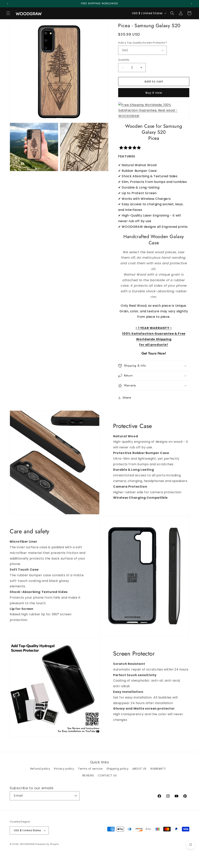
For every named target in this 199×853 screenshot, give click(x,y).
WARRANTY (158, 769)
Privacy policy (64, 769)
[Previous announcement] (7, 3)
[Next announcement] (191, 3)
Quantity (123, 60)
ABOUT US (139, 769)
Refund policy (40, 769)
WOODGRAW (27, 844)
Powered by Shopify (47, 844)
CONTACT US (107, 775)
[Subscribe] (75, 795)
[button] (8, 13)
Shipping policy (117, 769)
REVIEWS (88, 775)
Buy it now (154, 93)
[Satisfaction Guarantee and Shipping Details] (153, 110)
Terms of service (90, 769)
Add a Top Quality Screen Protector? (142, 43)
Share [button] (127, 398)
